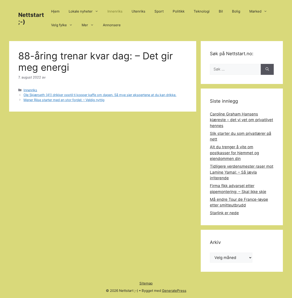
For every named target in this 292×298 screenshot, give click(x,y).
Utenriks (138, 11)
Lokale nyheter (81, 11)
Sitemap (146, 283)
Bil (221, 11)
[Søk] (267, 69)
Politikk (179, 11)
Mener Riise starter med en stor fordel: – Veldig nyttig (63, 100)
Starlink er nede (224, 213)
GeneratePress (174, 290)
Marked (255, 11)
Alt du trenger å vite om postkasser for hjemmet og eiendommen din (234, 153)
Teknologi (202, 11)
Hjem (55, 11)
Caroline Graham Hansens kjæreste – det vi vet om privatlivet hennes (241, 120)
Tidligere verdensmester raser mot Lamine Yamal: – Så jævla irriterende (241, 172)
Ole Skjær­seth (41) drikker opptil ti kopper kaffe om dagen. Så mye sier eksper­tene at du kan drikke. (99, 95)
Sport (159, 11)
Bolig (236, 11)
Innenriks (115, 11)
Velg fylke (59, 25)
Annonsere (112, 25)
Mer (85, 25)
